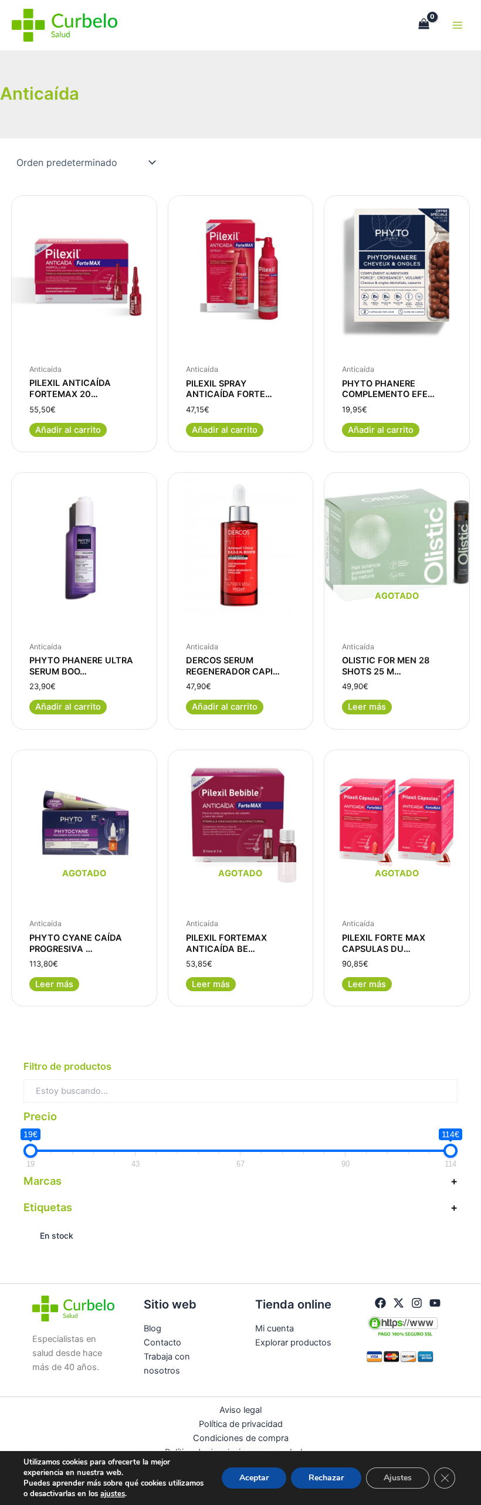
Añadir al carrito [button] (68, 430)
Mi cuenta (274, 1328)
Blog (152, 1328)
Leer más (367, 706)
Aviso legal (240, 1410)
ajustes (112, 1494)
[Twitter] (398, 1303)
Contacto (162, 1342)
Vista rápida (83, 330)
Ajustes (398, 1477)
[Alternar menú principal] (457, 25)
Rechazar (326, 1477)
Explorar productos (293, 1342)
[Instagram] (416, 1303)
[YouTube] (435, 1303)
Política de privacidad (241, 1424)
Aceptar (254, 1477)
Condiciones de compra (241, 1438)
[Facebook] (380, 1303)
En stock (56, 1235)
